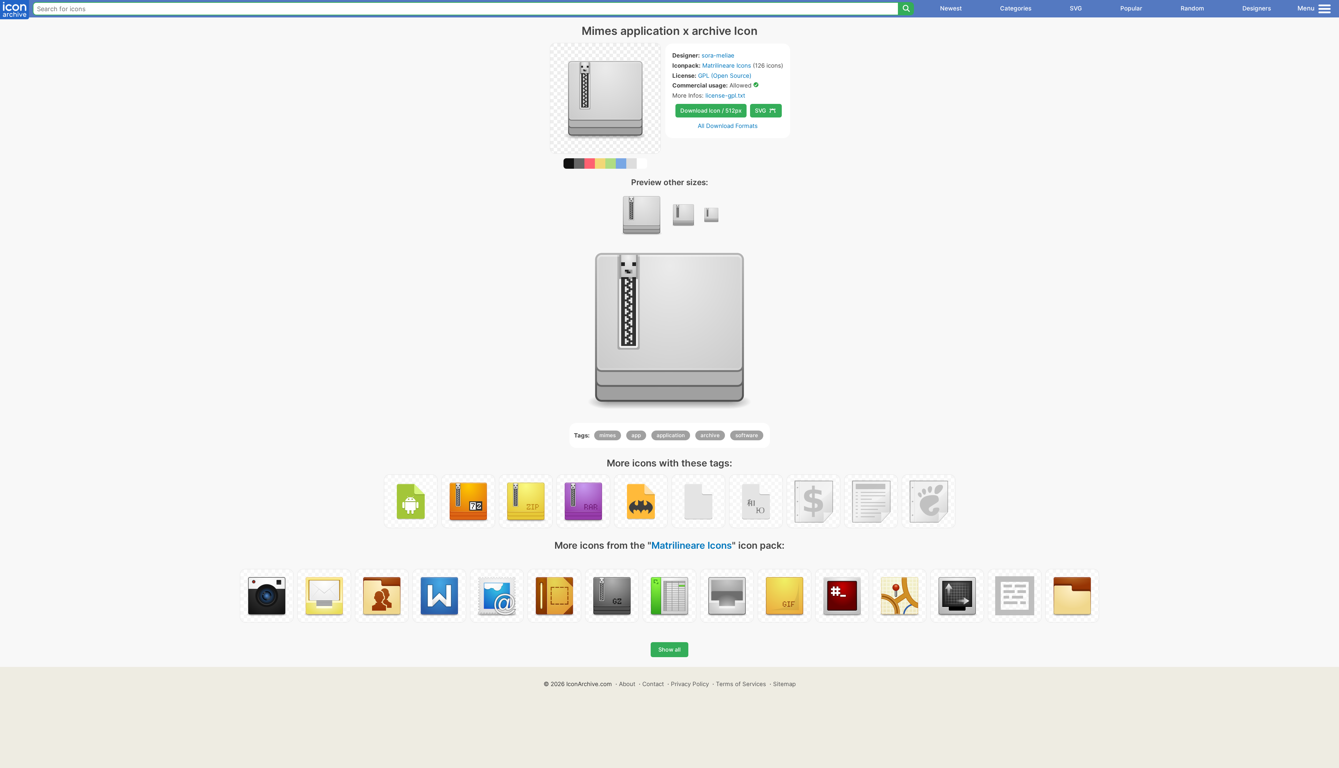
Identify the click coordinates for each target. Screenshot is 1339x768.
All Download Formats (728, 125)
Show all (669, 649)
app (636, 435)
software (746, 435)
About (627, 683)
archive (710, 435)
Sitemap (784, 683)
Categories (1015, 8)
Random (1192, 8)
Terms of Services (741, 683)
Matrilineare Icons (726, 65)
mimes (607, 435)
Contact (653, 683)
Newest (951, 8)
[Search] (906, 8)
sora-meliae (718, 55)
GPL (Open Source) (724, 75)
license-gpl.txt (725, 95)
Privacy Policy (690, 683)
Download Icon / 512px (711, 110)
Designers (1256, 8)
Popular (1131, 8)
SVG (1076, 8)
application (671, 435)
